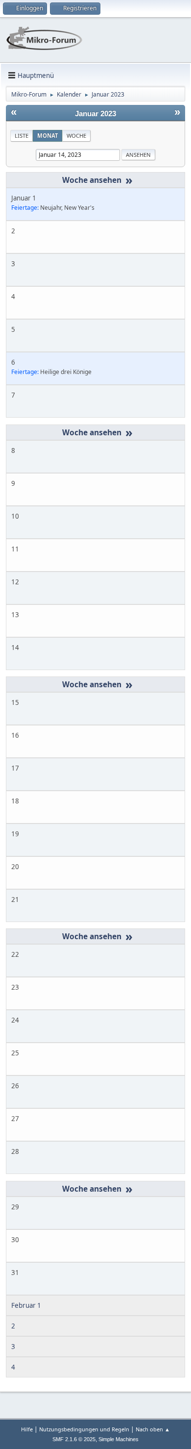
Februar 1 (26, 1305)
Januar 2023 (95, 114)
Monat (47, 135)
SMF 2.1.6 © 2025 (74, 1439)
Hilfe (27, 1429)
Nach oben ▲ (153, 1429)
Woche (76, 135)
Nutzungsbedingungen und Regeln (84, 1429)
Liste (21, 135)
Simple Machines (118, 1439)
